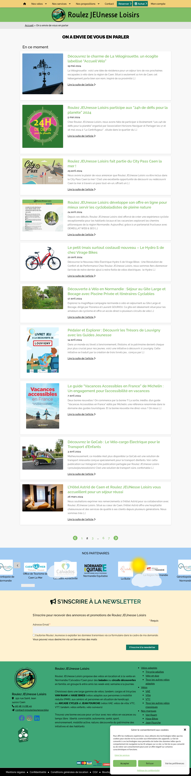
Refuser (150, 763)
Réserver (124, 3)
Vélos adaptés (149, 667)
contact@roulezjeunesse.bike (32, 710)
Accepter (124, 763)
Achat (141, 3)
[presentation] (17, 565)
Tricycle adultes (155, 671)
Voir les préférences (174, 763)
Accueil (29, 25)
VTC (148, 699)
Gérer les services (122, 755)
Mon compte (158, 3)
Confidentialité (38, 772)
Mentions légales (15, 772)
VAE (148, 691)
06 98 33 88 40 (23, 706)
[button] (184, 729)
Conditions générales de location (69, 772)
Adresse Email (41, 624)
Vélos (144, 687)
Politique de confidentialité (148, 770)
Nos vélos (37, 3)
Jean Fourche (153, 722)
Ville (148, 695)
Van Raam (151, 714)
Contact (109, 3)
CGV (95, 772)
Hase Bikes (152, 718)
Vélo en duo (152, 675)
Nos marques (148, 710)
